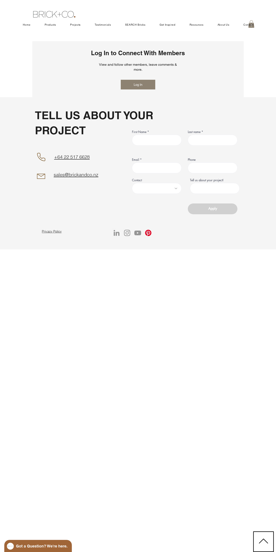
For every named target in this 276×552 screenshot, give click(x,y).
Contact (137, 180)
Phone (192, 159)
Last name (194, 131)
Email (135, 159)
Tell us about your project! (207, 180)
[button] (50, 24)
